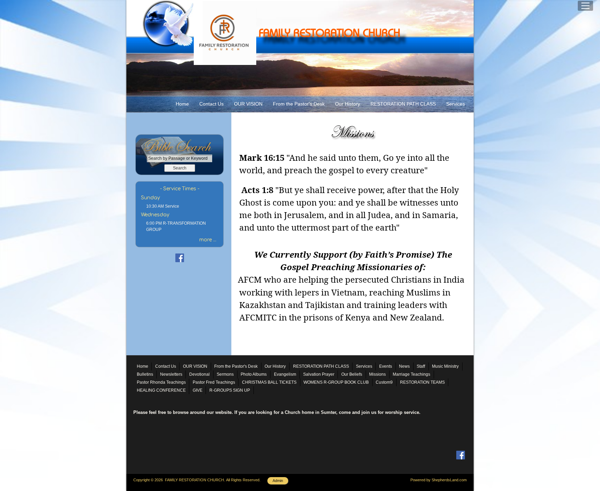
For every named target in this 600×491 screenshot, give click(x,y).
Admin (278, 480)
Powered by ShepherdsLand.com (438, 480)
